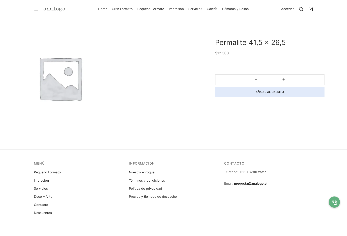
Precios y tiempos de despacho (153, 196)
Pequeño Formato (150, 9)
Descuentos (43, 213)
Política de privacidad (145, 188)
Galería (212, 9)
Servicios (195, 9)
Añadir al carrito (270, 92)
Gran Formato (122, 9)
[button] (334, 202)
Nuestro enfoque (141, 172)
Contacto (41, 205)
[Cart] (310, 9)
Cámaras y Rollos (235, 9)
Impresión (176, 9)
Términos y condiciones (147, 180)
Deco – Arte (43, 196)
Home (102, 9)
